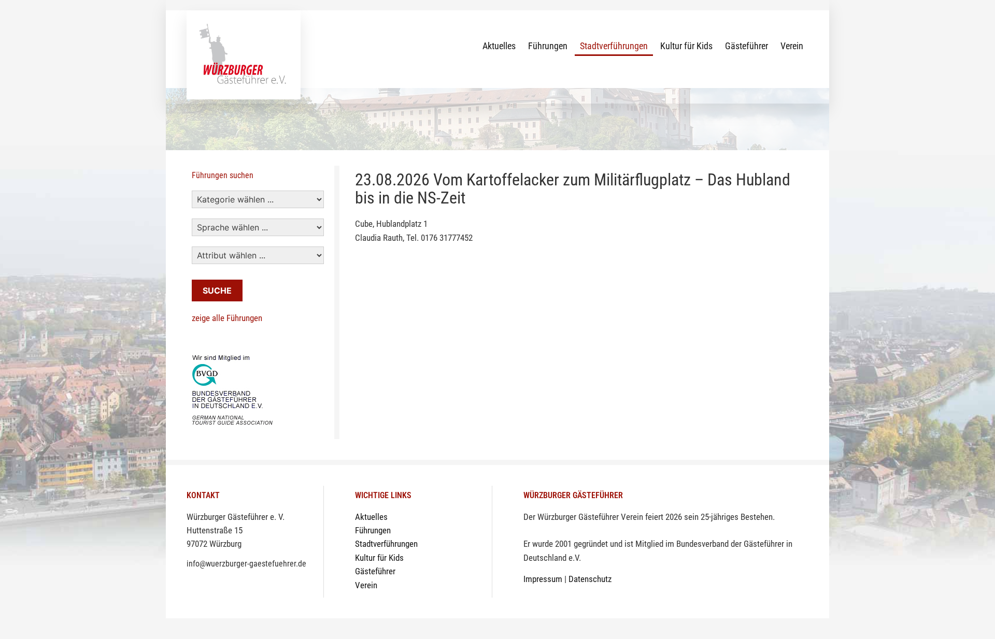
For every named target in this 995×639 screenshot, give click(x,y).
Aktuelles (499, 45)
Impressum (542, 579)
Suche (217, 290)
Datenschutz (590, 579)
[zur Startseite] (243, 54)
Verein (791, 45)
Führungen (547, 45)
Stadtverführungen (614, 45)
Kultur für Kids (686, 45)
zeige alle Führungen (227, 318)
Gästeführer (746, 45)
